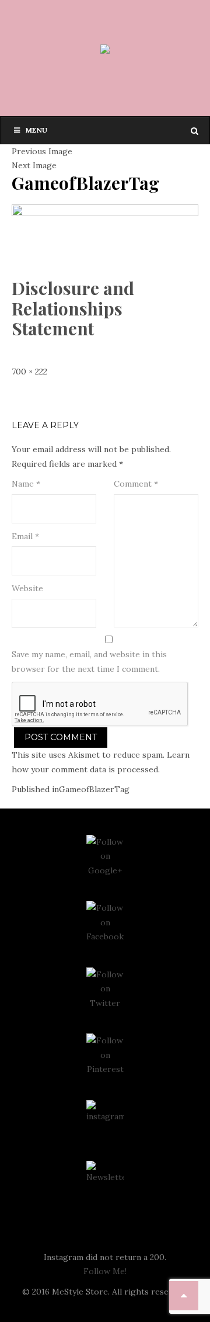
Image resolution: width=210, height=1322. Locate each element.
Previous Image (42, 151)
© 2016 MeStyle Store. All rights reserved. (105, 1291)
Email (25, 536)
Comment (136, 483)
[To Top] (183, 1295)
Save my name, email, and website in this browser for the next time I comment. (89, 661)
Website (27, 588)
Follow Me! (105, 1271)
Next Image (34, 165)
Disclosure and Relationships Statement (73, 308)
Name (26, 483)
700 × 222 (29, 371)
